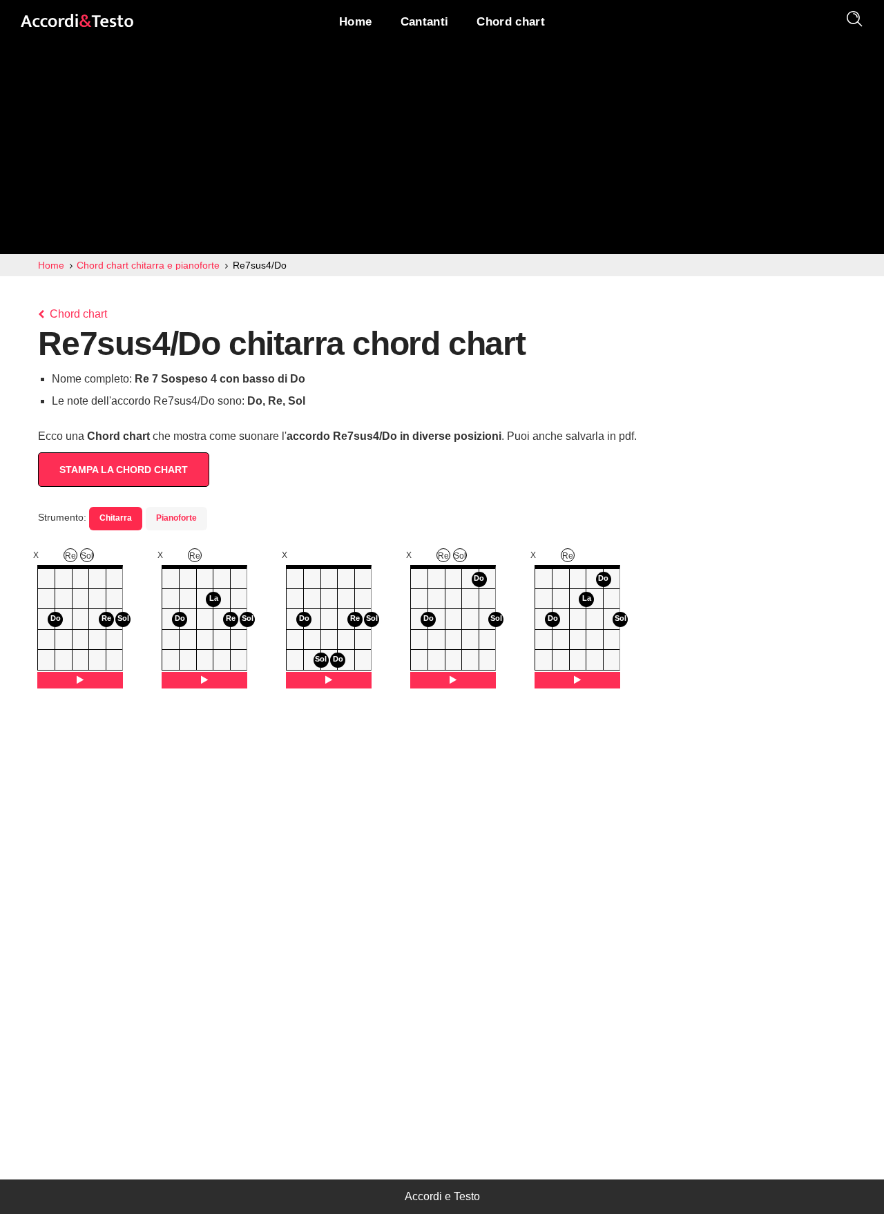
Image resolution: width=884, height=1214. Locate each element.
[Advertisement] (442, 150)
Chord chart (77, 314)
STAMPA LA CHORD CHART (123, 469)
